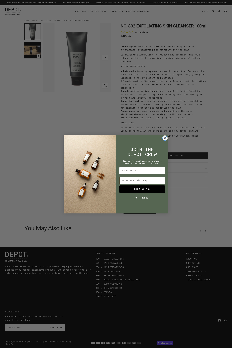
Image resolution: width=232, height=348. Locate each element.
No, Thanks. (142, 198)
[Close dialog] (165, 138)
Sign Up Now (142, 189)
